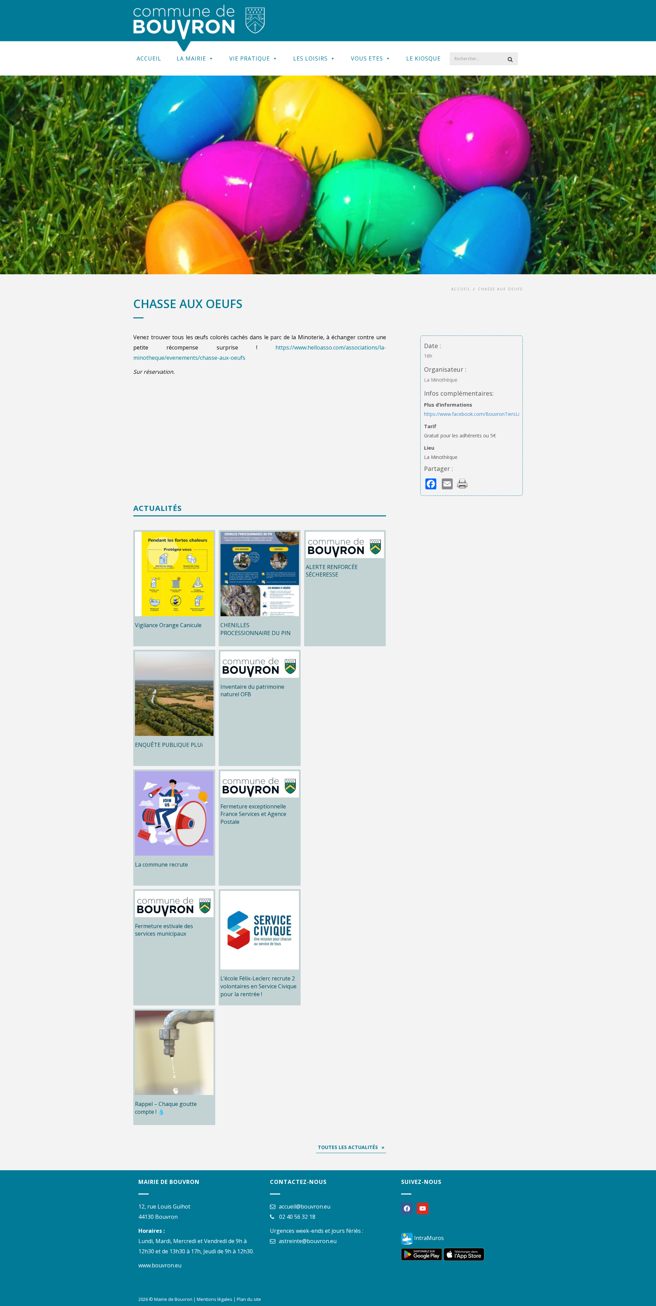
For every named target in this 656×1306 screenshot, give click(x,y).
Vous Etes (367, 58)
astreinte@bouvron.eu (308, 1241)
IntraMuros (428, 1238)
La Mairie (191, 58)
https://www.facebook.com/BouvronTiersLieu (474, 414)
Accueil (149, 58)
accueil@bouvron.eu (304, 1206)
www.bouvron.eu (159, 1265)
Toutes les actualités (348, 1147)
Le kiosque (423, 58)
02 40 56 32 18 (297, 1217)
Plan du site (249, 1299)
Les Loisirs (310, 58)
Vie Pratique (249, 58)
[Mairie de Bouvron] (199, 27)
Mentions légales (214, 1299)
